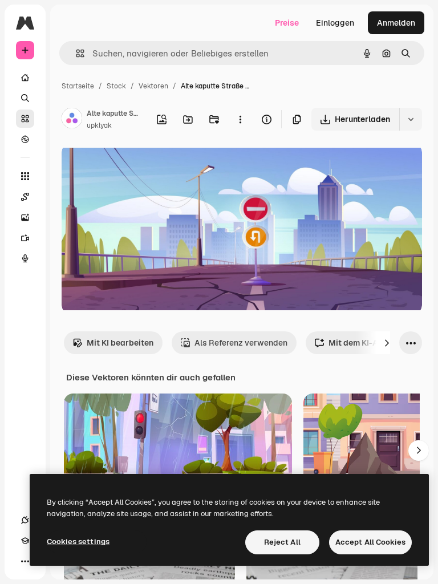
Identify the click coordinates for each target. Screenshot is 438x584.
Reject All (282, 542)
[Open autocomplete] (75, 53)
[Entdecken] (25, 139)
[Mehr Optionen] (240, 119)
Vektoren (153, 86)
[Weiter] (386, 342)
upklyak (99, 125)
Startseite (78, 86)
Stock (116, 86)
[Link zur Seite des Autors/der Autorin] (72, 120)
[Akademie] (25, 541)
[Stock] (25, 119)
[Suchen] (25, 98)
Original (135, 165)
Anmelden (396, 23)
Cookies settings (78, 541)
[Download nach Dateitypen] (410, 119)
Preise (287, 23)
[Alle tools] (25, 176)
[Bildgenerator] (25, 217)
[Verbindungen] (25, 520)
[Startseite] (25, 77)
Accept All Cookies (370, 542)
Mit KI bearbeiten (120, 343)
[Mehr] (25, 561)
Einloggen (335, 23)
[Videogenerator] (25, 238)
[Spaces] (25, 197)
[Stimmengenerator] (25, 258)
